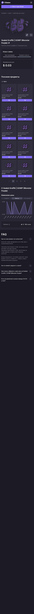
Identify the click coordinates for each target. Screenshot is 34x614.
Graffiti (9, 13)
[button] (9, 100)
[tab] (6, 198)
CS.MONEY (3, 13)
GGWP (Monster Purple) (18, 13)
